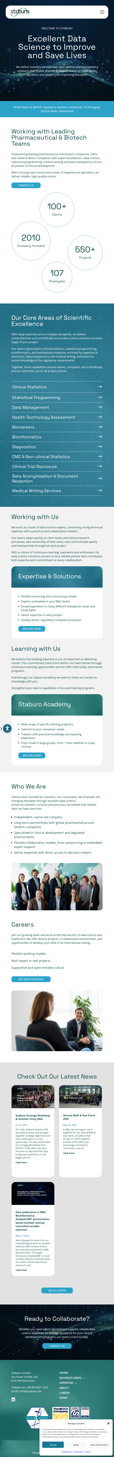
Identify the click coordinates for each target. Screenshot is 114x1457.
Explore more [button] (32, 628)
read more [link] (21, 1162)
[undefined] (7, 728)
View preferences (99, 1444)
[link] (20, 12)
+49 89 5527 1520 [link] (37, 1387)
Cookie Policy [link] (67, 1451)
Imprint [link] (88, 1451)
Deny (76, 1444)
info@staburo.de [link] (30, 1391)
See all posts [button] (57, 1290)
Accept (53, 1444)
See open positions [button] (31, 979)
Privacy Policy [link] (78, 1451)
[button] (108, 1423)
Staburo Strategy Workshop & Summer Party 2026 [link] (33, 1117)
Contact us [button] (26, 185)
